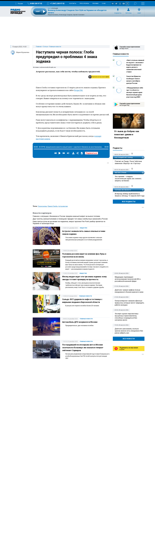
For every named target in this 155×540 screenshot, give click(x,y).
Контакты (72, 3)
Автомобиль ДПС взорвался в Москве (79, 322)
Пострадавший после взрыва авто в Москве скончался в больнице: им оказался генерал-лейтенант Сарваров (83, 347)
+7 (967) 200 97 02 (57, 4)
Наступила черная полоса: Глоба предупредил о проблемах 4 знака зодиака (66, 57)
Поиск (135, 3)
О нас (104, 3)
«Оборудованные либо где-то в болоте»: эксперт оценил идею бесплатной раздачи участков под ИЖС (134, 92)
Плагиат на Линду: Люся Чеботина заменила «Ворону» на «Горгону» (128, 162)
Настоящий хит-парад (124, 157)
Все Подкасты (128, 202)
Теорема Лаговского (123, 190)
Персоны (128, 13)
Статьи (45, 46)
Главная (39, 46)
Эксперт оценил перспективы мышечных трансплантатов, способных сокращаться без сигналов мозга (126, 317)
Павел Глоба (52, 206)
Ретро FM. (78, 90)
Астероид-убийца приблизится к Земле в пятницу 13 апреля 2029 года (129, 195)
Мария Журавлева (22, 52)
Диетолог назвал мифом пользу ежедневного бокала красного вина (129, 291)
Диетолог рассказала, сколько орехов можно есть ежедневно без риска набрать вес (129, 331)
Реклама (95, 3)
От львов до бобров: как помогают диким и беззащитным (126, 134)
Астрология (63, 206)
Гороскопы (42, 206)
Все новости (129, 339)
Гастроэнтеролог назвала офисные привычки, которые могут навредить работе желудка (129, 303)
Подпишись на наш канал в (100, 76)
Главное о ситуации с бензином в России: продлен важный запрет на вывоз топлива (66, 216)
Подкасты (117, 13)
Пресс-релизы (84, 3)
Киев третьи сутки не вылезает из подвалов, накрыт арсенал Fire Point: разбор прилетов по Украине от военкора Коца (69, 222)
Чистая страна (120, 172)
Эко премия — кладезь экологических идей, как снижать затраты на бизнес (128, 178)
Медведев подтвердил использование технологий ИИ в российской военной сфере (128, 279)
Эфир (139, 13)
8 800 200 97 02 (36, 4)
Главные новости (55, 46)
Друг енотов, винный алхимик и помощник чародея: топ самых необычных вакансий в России (70, 219)
